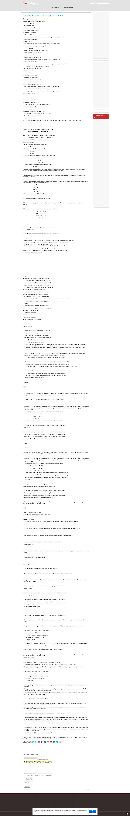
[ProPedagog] (32, 6)
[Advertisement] (56, 264)
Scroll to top (127, 813)
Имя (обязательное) (42, 756)
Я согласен (92, 811)
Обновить (27, 782)
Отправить (27, 786)
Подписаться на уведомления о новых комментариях (39, 775)
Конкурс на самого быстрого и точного (43, 15)
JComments (87, 789)
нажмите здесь (84, 811)
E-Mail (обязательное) (42, 759)
